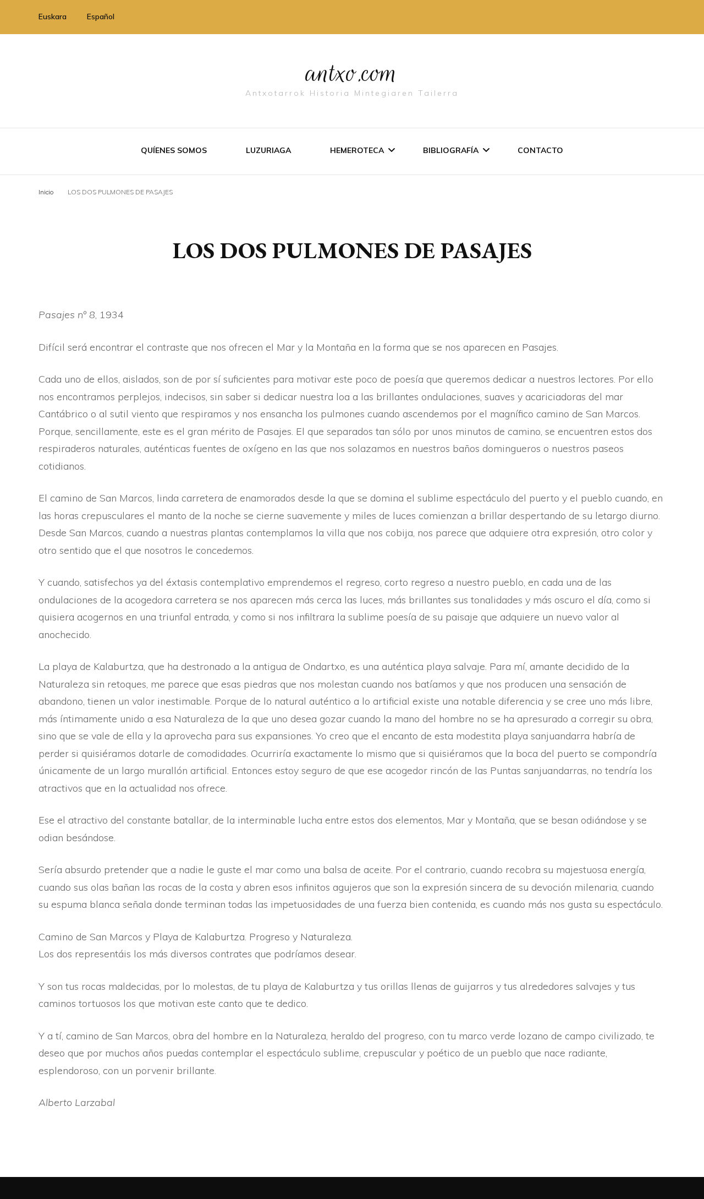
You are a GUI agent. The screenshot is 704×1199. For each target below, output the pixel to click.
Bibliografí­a (451, 150)
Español (100, 16)
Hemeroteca (357, 150)
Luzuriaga (268, 150)
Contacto (540, 150)
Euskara (52, 16)
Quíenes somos (174, 150)
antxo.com (352, 72)
